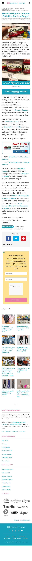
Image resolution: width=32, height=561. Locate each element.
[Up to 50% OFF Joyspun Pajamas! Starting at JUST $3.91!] (8, 319)
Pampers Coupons (7, 479)
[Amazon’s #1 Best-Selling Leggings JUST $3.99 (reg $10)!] (23, 340)
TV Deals (4, 444)
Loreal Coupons (6, 483)
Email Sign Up (22, 536)
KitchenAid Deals (7, 454)
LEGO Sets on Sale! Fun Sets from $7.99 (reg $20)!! (23, 328)
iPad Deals (5, 440)
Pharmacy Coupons (6, 9)
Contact (14, 536)
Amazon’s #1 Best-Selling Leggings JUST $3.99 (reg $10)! (23, 349)
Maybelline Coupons (7, 469)
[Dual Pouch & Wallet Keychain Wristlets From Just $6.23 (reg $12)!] (23, 384)
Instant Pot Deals (7, 451)
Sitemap (25, 538)
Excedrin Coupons (22, 110)
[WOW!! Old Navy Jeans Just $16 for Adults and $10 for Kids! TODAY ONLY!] (8, 340)
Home (3, 8)
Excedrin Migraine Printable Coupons (16, 92)
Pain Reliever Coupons (7, 229)
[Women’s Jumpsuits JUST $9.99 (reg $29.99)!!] (8, 384)
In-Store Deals (9, 8)
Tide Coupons (6, 473)
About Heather (6, 432)
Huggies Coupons (7, 476)
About (7, 536)
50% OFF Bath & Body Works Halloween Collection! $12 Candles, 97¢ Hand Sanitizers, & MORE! (8, 371)
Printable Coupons (19, 8)
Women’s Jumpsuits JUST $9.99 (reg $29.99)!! (8, 393)
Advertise (22, 432)
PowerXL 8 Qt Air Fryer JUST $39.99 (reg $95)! (23, 370)
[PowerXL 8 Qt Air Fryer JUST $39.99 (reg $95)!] (23, 361)
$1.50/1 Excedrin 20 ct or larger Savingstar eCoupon (15, 205)
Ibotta (18, 127)
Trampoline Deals (7, 457)
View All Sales (6, 461)
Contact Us (15, 432)
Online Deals (16, 422)
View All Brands (6, 489)
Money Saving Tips (15, 424)
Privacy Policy (17, 538)
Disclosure (7, 538)
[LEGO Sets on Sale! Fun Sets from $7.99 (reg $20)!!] (23, 319)
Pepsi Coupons (6, 486)
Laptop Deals (6, 447)
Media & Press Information (22, 520)
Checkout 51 (8, 127)
